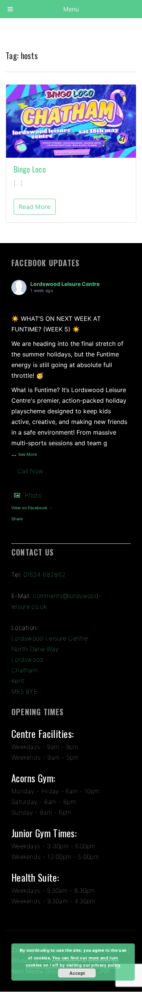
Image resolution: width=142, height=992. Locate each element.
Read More (35, 206)
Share (17, 518)
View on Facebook (29, 507)
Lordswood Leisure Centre (65, 284)
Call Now (30, 471)
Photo (33, 495)
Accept (77, 973)
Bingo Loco (30, 169)
